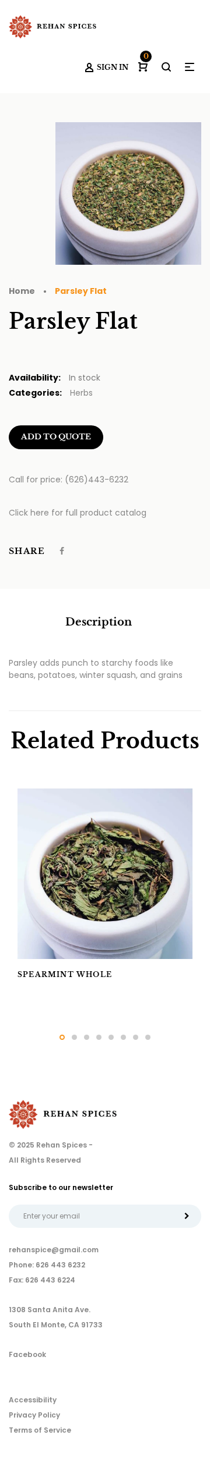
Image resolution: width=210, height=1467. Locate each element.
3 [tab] (86, 1037)
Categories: (35, 393)
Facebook (27, 1354)
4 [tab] (99, 1037)
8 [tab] (147, 1037)
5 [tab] (111, 1037)
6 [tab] (123, 1037)
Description (98, 622)
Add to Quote (56, 437)
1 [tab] (62, 1037)
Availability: (35, 377)
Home (22, 291)
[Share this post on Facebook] (62, 551)
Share (27, 551)
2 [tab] (74, 1037)
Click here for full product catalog (77, 512)
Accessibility (33, 1400)
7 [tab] (135, 1037)
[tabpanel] (105, 891)
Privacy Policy (34, 1415)
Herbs (81, 393)
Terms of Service (40, 1430)
